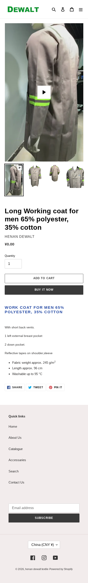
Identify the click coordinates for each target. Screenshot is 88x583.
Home (13, 426)
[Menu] (80, 9)
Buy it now (44, 289)
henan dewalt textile (36, 569)
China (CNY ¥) (42, 545)
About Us (15, 437)
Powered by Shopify (61, 569)
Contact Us (16, 482)
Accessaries (17, 460)
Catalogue (16, 449)
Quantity (10, 255)
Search (14, 471)
